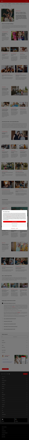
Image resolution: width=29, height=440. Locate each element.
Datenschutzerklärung (9, 216)
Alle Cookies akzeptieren (14, 221)
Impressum (17, 228)
